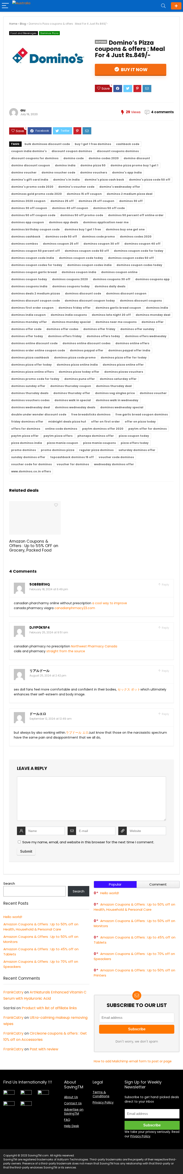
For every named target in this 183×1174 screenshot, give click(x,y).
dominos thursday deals (29, 393)
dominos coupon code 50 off (87, 251)
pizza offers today (135, 443)
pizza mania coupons (99, 443)
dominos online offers (132, 343)
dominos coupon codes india (89, 265)
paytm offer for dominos (147, 429)
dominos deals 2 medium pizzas (35, 293)
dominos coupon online (119, 272)
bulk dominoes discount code (47, 144)
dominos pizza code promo (75, 357)
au (22, 110)
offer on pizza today (140, 421)
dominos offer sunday (137, 329)
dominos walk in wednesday (117, 400)
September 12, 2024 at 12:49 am (50, 719)
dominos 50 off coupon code (33, 215)
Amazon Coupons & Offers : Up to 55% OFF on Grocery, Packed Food (33, 546)
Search (9, 883)
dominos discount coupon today (90, 300)
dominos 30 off (131, 201)
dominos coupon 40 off (142, 244)
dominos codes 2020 (136, 236)
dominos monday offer (29, 322)
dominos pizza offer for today (124, 357)
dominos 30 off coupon (29, 208)
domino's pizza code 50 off (149, 179)
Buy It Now (134, 69)
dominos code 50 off (61, 236)
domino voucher (24, 172)
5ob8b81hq (39, 584)
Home (13, 24)
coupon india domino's (29, 151)
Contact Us (73, 1103)
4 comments (162, 112)
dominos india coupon (28, 315)
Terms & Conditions (101, 1094)
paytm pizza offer (25, 436)
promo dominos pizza (57, 450)
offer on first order (105, 421)
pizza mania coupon (62, 443)
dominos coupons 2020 (70, 279)
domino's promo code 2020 (32, 187)
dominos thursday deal (114, 386)
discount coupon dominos (72, 151)
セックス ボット (129, 689)
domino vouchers (93, 172)
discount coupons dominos (118, 151)
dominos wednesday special (121, 407)
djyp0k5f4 (39, 627)
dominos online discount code (34, 343)
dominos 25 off (62, 201)
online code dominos (61, 429)
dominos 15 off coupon (84, 194)
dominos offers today (103, 336)
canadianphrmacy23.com (74, 608)
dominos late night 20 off (111, 315)
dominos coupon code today (81, 258)
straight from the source (65, 651)
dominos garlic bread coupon (118, 308)
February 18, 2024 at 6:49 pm (48, 589)
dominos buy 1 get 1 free (82, 229)
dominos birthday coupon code (35, 229)
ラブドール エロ (77, 732)
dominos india (157, 308)
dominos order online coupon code (38, 350)
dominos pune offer (79, 379)
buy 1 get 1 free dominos (93, 144)
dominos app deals (63, 222)
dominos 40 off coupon (70, 208)
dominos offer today (27, 336)
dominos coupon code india (32, 258)
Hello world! (12, 916)
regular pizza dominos (96, 450)
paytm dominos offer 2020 (102, 429)
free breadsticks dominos (90, 414)
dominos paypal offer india (129, 350)
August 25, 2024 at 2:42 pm (47, 675)
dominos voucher (153, 393)
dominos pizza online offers (32, 372)
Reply (165, 584)
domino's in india (66, 179)
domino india (65, 165)
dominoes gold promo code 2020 (36, 194)
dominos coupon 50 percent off (35, 251)
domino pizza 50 (93, 165)
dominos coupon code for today (138, 251)
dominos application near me (106, 222)
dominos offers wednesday (145, 336)
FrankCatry (13, 992)
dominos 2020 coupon (28, 201)
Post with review (44, 1049)
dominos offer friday (99, 329)
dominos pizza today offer (79, 372)
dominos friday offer (74, 308)
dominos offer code (26, 329)
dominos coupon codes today (139, 265)
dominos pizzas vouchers (123, 372)
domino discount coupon (30, 165)
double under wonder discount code (38, 414)
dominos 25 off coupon (96, 201)
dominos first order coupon (32, 308)
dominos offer (152, 322)
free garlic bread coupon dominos (141, 414)
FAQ (67, 1120)
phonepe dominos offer (95, 436)
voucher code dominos (116, 457)
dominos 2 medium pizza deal (129, 194)
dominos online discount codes (86, 343)
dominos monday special (71, 322)
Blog (23, 24)
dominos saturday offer (118, 379)
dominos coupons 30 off (111, 279)
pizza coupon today (134, 436)
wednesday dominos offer (114, 464)
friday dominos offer (27, 421)
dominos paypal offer (86, 350)
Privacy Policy (103, 1102)
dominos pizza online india (77, 364)
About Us (71, 1097)
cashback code (127, 144)
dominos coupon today (29, 279)
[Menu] (5, 6)
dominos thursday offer (71, 393)
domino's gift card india (29, 179)
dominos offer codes (62, 329)
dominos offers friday (65, 336)
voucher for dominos (73, 464)
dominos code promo (98, 236)
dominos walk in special (72, 400)
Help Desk (71, 1126)
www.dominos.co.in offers (31, 471)
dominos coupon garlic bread (34, 272)
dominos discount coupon (126, 293)
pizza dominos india (26, 443)
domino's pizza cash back (104, 179)
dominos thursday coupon (70, 386)
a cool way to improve (109, 603)
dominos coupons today (71, 286)
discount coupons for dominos (34, 158)
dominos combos (24, 244)
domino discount (137, 158)
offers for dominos (25, 429)
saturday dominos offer (137, 450)
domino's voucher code (76, 187)
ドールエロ (37, 713)
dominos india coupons (69, 315)
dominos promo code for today (35, 379)
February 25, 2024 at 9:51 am (48, 632)
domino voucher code (58, 172)
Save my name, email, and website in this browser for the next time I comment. (88, 842)
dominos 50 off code (109, 208)
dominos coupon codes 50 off (131, 258)
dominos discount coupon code (35, 300)
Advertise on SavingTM (73, 1111)
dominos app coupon (27, 222)
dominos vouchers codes (30, 400)
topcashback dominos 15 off (72, 457)
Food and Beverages (23, 33)
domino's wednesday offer (119, 187)
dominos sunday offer (28, 386)
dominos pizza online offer (123, 364)
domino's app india (127, 172)
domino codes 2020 (104, 158)
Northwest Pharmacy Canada (94, 646)
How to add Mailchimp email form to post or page (133, 1061)
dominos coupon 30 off (101, 244)
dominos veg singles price (115, 393)
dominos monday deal (153, 315)
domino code (73, 158)
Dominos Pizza (49, 33)
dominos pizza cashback (30, 357)
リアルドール (39, 670)
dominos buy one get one (125, 229)
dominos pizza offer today (31, 364)
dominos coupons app (152, 279)
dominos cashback (25, 236)
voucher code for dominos (31, 464)
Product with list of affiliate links (49, 1008)
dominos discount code (83, 293)
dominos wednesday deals (75, 407)
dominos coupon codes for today (36, 265)
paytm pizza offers (58, 436)
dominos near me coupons (116, 322)
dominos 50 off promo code (81, 215)
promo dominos (23, 450)
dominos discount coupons (141, 300)
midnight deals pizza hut (67, 421)
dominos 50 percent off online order (136, 215)
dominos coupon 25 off (61, 244)
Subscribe (176, 6)
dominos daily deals (110, 286)
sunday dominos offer (28, 457)
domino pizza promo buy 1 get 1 (134, 165)
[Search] (163, 6)
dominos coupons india (29, 286)
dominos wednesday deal (30, 407)
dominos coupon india (79, 272)
